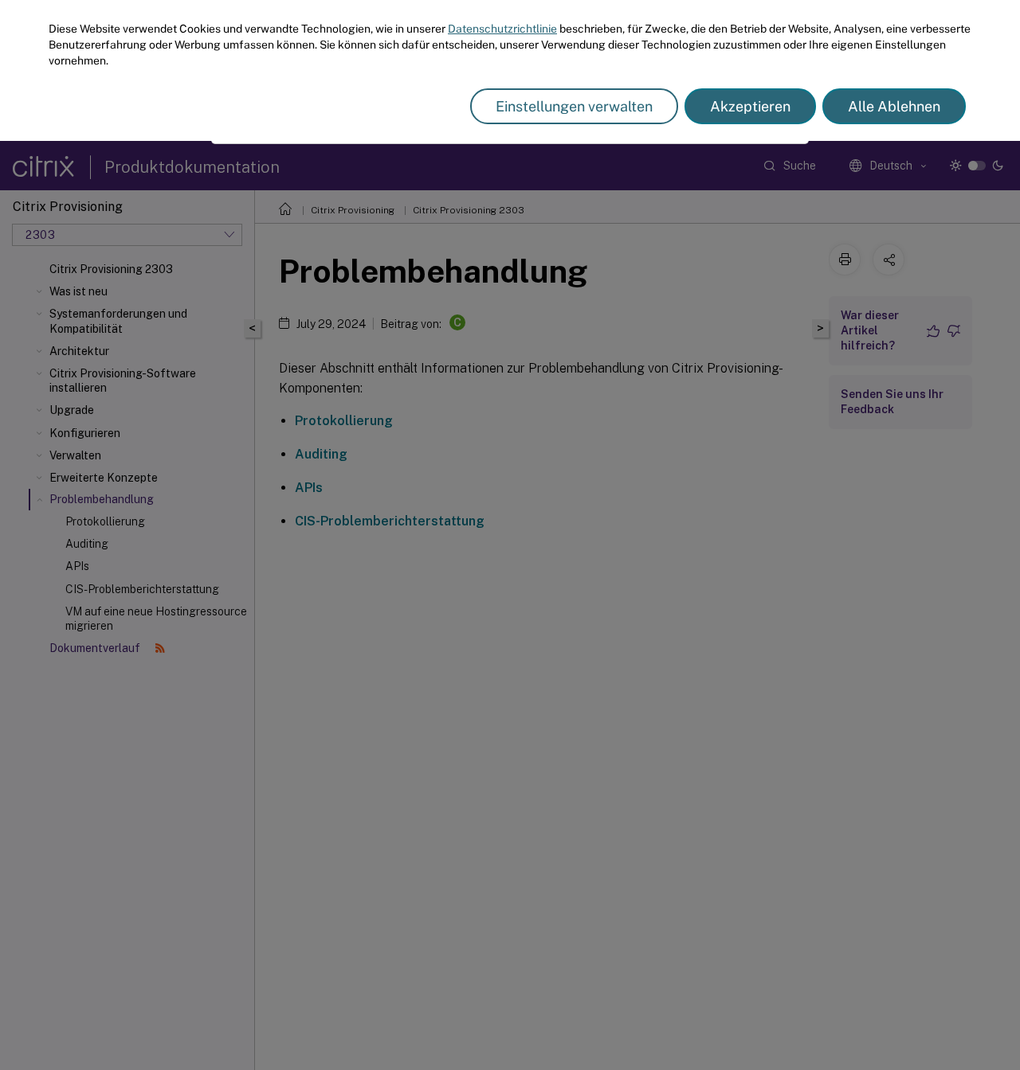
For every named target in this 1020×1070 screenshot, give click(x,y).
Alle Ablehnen (894, 106)
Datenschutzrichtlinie (502, 28)
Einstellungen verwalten (574, 106)
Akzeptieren (750, 106)
